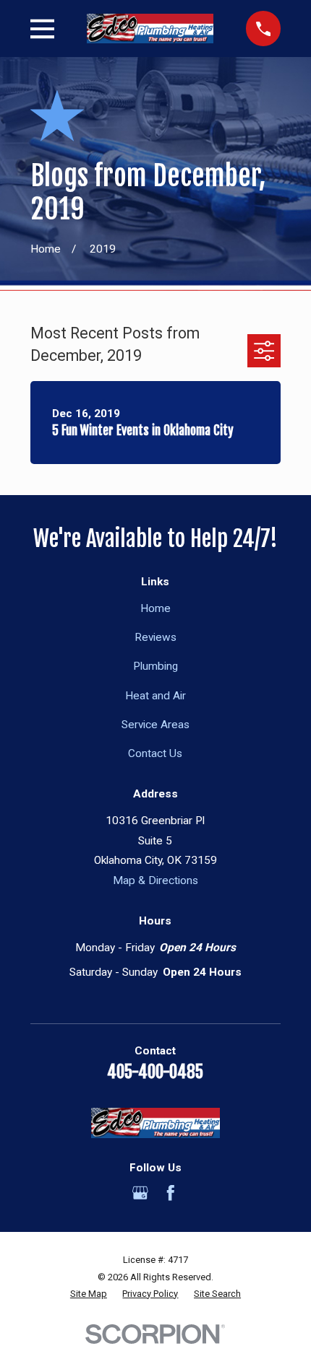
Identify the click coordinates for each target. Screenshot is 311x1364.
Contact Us (155, 753)
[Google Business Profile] (140, 1193)
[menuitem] (88, 1293)
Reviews (155, 637)
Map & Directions (155, 880)
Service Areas (155, 724)
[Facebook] (171, 1193)
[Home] (150, 28)
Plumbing (155, 666)
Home (155, 608)
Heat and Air (155, 695)
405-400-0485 (155, 1072)
